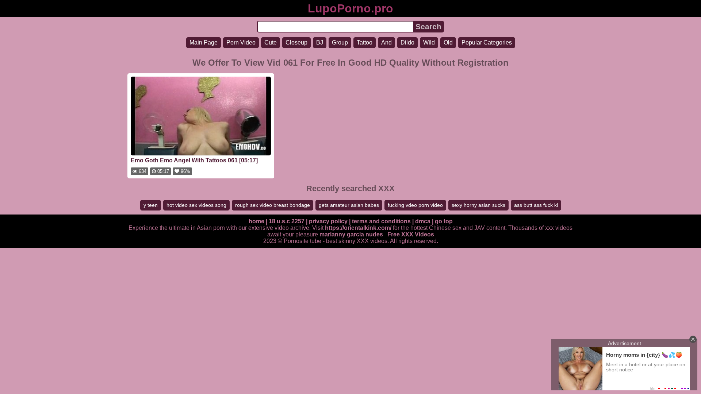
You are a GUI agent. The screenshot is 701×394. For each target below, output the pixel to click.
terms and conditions (381, 221)
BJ (319, 42)
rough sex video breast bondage (272, 205)
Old (448, 42)
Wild (429, 42)
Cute (270, 42)
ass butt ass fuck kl (536, 205)
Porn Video (241, 42)
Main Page (203, 42)
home (256, 221)
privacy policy (328, 221)
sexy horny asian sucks (478, 205)
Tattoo (364, 42)
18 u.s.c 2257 (286, 221)
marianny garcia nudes (351, 234)
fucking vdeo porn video (415, 205)
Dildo (407, 42)
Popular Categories (486, 42)
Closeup (296, 42)
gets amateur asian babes (349, 205)
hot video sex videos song (196, 205)
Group (340, 42)
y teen (150, 205)
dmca (422, 221)
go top (444, 221)
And (386, 42)
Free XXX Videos (410, 234)
